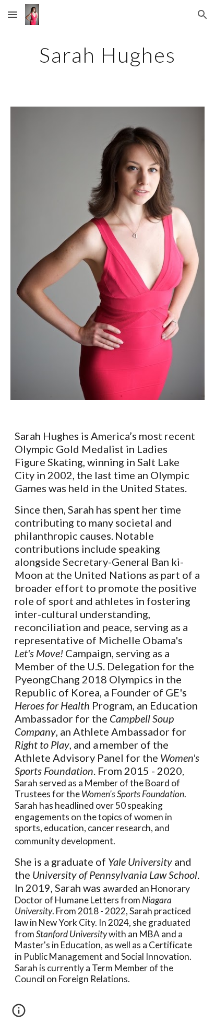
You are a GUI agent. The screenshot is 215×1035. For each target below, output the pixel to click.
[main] (107, 55)
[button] (12, 14)
